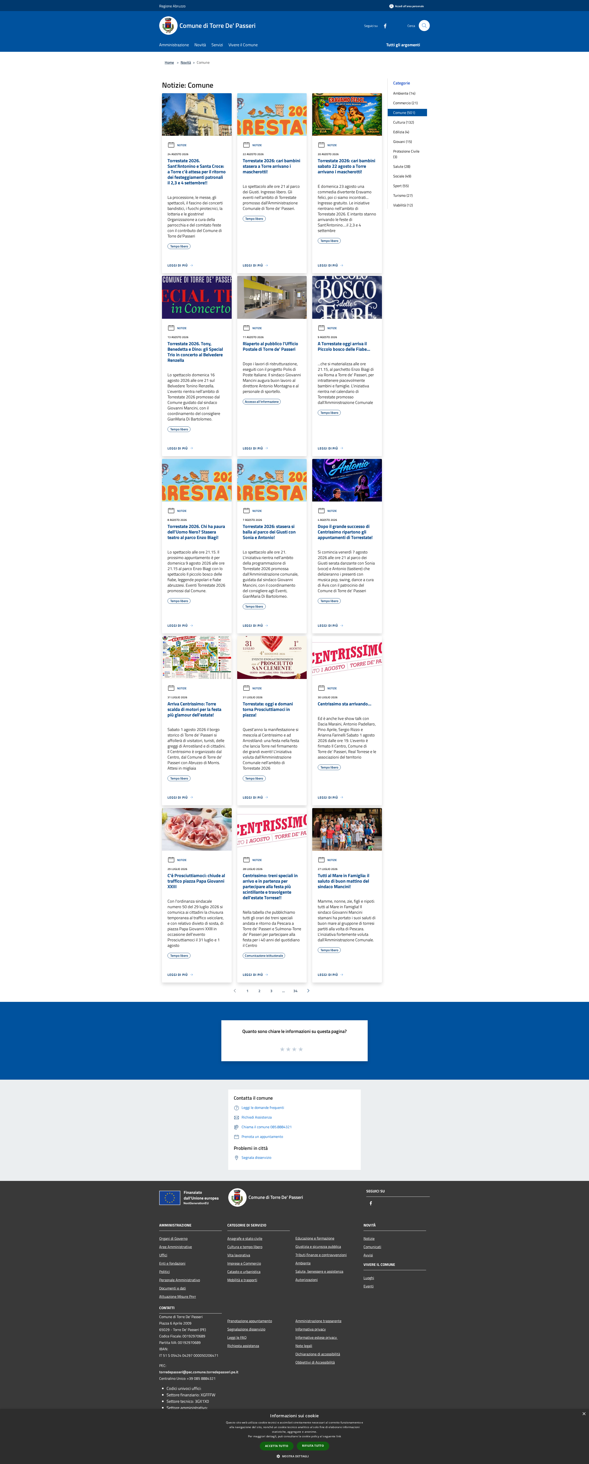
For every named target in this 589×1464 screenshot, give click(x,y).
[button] (294, 1456)
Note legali (303, 1345)
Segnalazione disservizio (246, 1329)
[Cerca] (424, 25)
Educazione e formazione (314, 1238)
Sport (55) (401, 185)
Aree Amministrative (175, 1246)
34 (295, 991)
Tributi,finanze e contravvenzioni (321, 1255)
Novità (186, 62)
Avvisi (368, 1255)
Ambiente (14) (404, 93)
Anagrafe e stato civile (244, 1238)
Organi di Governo (173, 1238)
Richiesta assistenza (243, 1345)
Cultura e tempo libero (244, 1246)
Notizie (182, 145)
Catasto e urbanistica (243, 1271)
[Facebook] (383, 25)
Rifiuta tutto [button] (313, 1446)
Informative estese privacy (316, 1337)
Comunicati (372, 1246)
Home (169, 62)
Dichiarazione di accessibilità (317, 1354)
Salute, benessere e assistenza (319, 1271)
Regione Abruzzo (172, 6)
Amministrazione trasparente (318, 1321)
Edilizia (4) (401, 132)
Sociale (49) (402, 176)
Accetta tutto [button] (276, 1446)
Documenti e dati (172, 1288)
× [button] (584, 1414)
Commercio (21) (405, 103)
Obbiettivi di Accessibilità (315, 1362)
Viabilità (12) (403, 205)
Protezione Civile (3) (406, 153)
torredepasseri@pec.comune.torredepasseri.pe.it (198, 1372)
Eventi (369, 1286)
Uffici (163, 1255)
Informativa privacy (310, 1329)
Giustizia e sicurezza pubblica (318, 1246)
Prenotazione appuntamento (249, 1321)
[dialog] (294, 1436)
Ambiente (303, 1263)
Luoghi (369, 1278)
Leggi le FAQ (237, 1337)
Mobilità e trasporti (242, 1280)
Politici (164, 1271)
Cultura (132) (403, 122)
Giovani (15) (402, 141)
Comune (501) (404, 112)
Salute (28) (401, 166)
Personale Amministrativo (179, 1280)
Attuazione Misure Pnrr (177, 1296)
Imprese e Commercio (244, 1263)
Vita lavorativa (238, 1255)
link (338, 1436)
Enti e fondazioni (172, 1263)
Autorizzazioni (306, 1279)
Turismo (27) (403, 195)
